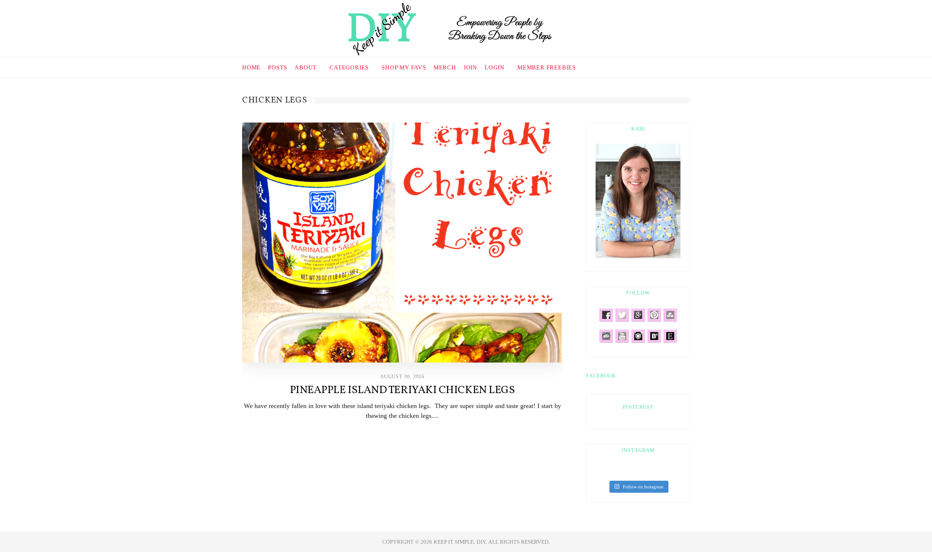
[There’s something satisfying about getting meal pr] (632, 471)
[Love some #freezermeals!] (611, 471)
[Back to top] (908, 530)
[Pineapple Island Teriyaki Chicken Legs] (402, 243)
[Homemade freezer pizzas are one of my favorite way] (643, 471)
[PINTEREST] (656, 67)
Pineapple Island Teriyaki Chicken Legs (402, 390)
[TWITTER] (665, 67)
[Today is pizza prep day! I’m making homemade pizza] (654, 471)
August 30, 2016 (402, 376)
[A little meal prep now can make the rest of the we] (665, 471)
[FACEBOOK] (647, 67)
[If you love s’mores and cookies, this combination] (600, 471)
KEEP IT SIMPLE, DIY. (461, 542)
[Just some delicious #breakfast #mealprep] (621, 471)
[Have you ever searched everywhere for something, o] (676, 471)
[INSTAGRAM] (674, 67)
